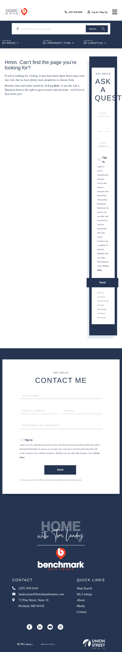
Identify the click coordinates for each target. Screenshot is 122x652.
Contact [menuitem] (82, 612)
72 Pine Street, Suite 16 (33, 603)
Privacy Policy (101, 309)
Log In (95, 12)
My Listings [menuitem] (84, 594)
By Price (8, 43)
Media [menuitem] (81, 606)
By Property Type (57, 43)
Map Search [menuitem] (84, 588)
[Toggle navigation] (114, 11)
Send (102, 282)
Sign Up (103, 12)
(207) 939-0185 (75, 12)
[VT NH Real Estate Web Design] (94, 644)
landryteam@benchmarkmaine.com (41, 594)
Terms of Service (72, 480)
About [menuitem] (81, 600)
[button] (97, 28)
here (56, 86)
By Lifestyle (93, 43)
